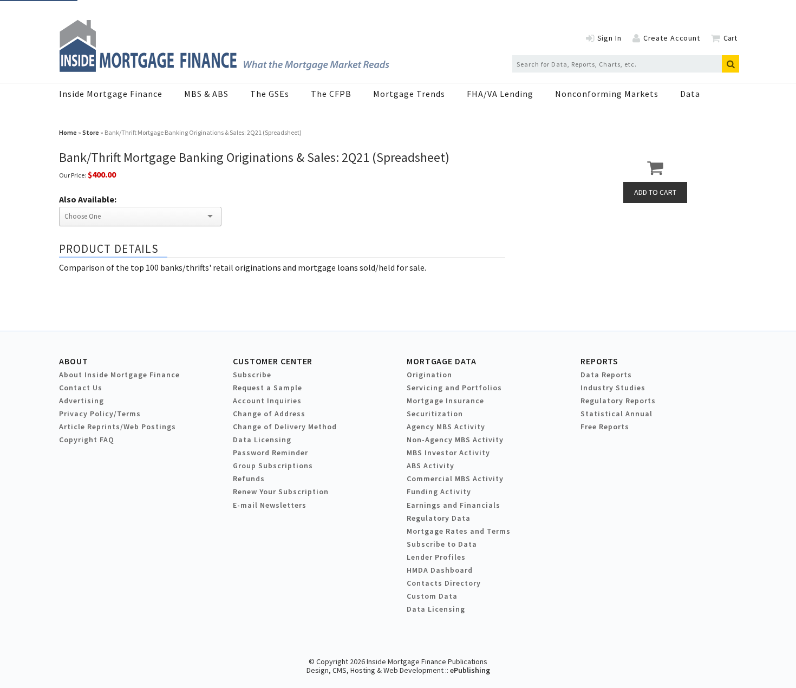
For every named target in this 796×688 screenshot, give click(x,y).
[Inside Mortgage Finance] (224, 68)
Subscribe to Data (442, 544)
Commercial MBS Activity (455, 478)
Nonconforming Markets (606, 93)
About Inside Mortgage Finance (119, 374)
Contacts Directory (444, 583)
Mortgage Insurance (445, 400)
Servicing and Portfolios (454, 387)
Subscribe (252, 374)
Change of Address (269, 413)
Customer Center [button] (272, 361)
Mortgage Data (442, 361)
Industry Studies (612, 387)
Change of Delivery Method (285, 426)
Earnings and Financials (453, 505)
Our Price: (72, 175)
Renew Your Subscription (281, 491)
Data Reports (606, 374)
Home (68, 132)
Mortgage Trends (409, 93)
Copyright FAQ (86, 439)
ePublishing (470, 670)
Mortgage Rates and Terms (459, 531)
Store (90, 132)
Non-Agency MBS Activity (455, 439)
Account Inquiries (267, 400)
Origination (429, 374)
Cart (730, 38)
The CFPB (331, 93)
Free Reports (604, 426)
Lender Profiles (436, 557)
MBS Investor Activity (448, 452)
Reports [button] (599, 361)
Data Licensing (262, 439)
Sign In (609, 38)
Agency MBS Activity (446, 426)
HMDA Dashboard (440, 570)
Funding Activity (439, 491)
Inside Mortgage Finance (110, 93)
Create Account (671, 38)
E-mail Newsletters (269, 505)
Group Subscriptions (273, 465)
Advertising (81, 400)
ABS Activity (430, 465)
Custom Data (432, 596)
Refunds (249, 478)
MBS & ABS (206, 93)
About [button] (73, 361)
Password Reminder (270, 452)
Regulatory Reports (618, 400)
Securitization (435, 413)
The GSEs (269, 93)
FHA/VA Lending (500, 93)
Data (690, 93)
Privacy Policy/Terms (100, 413)
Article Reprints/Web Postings (117, 426)
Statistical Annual (616, 413)
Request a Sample (267, 387)
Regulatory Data (439, 518)
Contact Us (80, 387)
